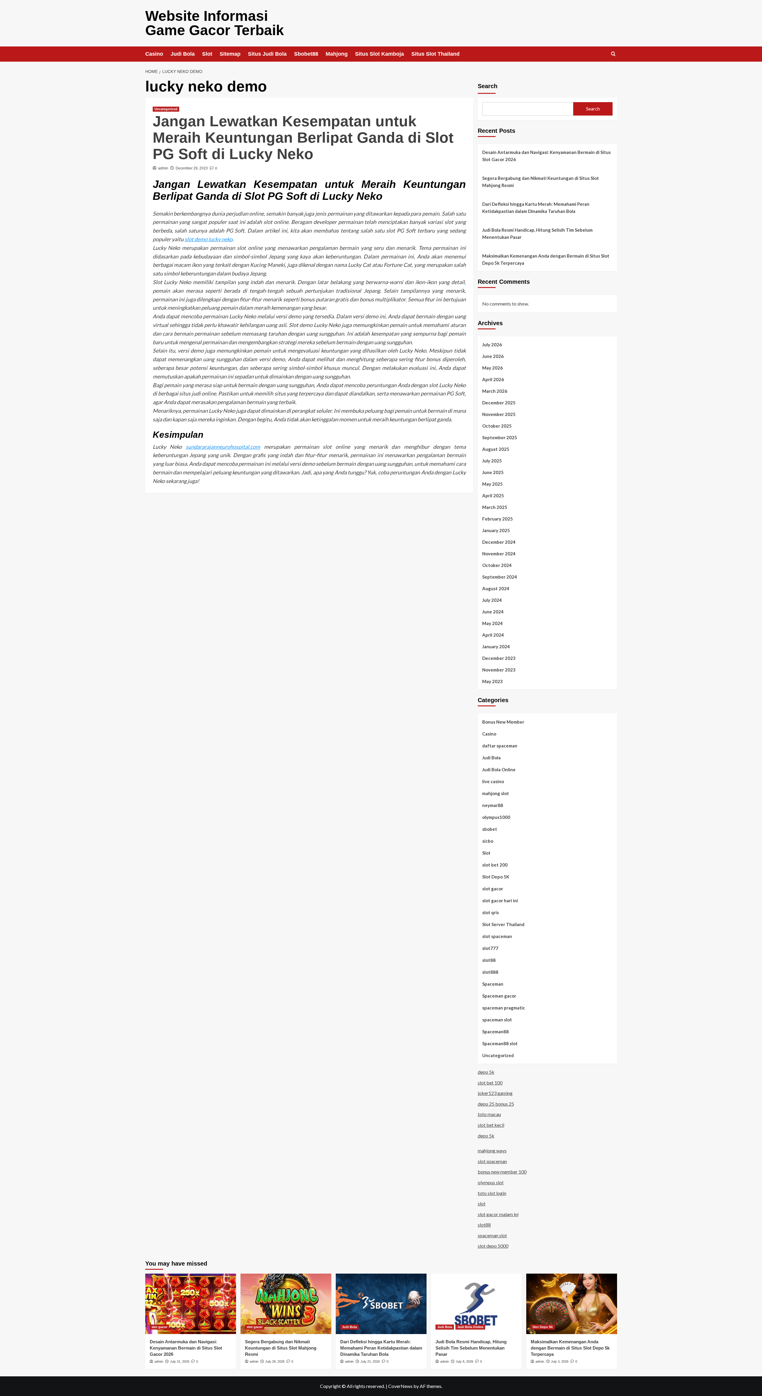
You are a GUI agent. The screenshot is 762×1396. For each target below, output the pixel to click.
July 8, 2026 (464, 1361)
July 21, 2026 (370, 1361)
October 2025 (497, 426)
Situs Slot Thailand (435, 54)
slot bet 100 (490, 1082)
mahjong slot (495, 793)
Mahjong (337, 54)
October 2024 (497, 565)
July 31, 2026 (179, 1361)
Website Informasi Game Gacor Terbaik (214, 23)
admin (163, 168)
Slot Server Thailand (503, 924)
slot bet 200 (495, 864)
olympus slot (491, 1182)
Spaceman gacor (499, 995)
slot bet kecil (491, 1125)
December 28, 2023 (192, 168)
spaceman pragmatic (503, 1007)
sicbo (487, 841)
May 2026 (492, 367)
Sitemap (230, 54)
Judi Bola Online (499, 769)
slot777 (490, 948)
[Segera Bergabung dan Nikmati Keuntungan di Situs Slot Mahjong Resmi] (286, 1304)
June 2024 (493, 611)
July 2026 (492, 344)
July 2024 (492, 600)
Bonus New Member (503, 722)
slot (481, 1203)
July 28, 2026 (275, 1361)
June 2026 (493, 356)
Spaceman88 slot (500, 1043)
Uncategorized (165, 109)
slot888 (490, 972)
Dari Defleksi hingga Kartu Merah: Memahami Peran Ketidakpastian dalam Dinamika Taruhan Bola (535, 207)
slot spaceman (497, 936)
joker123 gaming (495, 1093)
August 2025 (495, 449)
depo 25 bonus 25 (496, 1104)
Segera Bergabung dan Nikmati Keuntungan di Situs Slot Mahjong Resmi (540, 181)
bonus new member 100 (502, 1171)
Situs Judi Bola (267, 54)
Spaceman (492, 984)
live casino (493, 781)
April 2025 (493, 495)
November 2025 (499, 414)
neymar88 (492, 805)
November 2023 (499, 669)
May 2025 (492, 484)
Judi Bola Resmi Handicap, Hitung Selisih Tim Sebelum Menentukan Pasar (537, 233)
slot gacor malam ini (498, 1214)
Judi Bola (183, 54)
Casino (154, 54)
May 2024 (492, 623)
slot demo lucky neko (208, 239)
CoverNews (400, 1386)
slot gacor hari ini (500, 900)
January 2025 (496, 530)
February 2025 (497, 518)
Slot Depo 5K (495, 876)
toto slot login (492, 1193)
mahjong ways (492, 1150)
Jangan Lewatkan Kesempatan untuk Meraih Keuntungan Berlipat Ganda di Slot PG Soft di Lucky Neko (303, 137)
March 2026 (494, 391)
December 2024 (499, 542)
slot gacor (492, 888)
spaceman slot (497, 1019)
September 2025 (499, 437)
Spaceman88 (495, 1031)
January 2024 (496, 646)
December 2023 (499, 658)
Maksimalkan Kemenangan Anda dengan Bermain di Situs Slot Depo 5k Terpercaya (545, 259)
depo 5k (486, 1072)
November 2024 (499, 553)
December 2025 (499, 402)
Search (487, 86)
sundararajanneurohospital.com (223, 446)
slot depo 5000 (493, 1246)
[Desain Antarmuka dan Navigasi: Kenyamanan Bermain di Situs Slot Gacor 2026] (190, 1304)
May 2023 (492, 681)
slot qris (490, 912)
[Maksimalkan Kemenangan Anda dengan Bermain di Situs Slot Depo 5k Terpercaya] (571, 1304)
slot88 (489, 960)
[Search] (613, 54)
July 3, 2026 (560, 1361)
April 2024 (493, 635)
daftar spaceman (499, 745)
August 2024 (495, 588)
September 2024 (499, 576)
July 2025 (492, 460)
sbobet (489, 829)
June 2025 (493, 472)
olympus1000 (496, 817)
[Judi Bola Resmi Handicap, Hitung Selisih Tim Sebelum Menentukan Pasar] (476, 1304)
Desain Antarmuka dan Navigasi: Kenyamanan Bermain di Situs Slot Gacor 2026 (546, 155)
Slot (207, 54)
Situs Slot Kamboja (379, 54)
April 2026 (493, 379)
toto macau (489, 1114)
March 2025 (494, 507)
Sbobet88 (306, 54)
